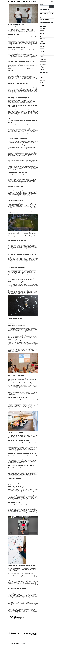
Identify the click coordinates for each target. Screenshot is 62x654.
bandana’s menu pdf (13, 619)
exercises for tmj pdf (14, 616)
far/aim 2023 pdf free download (16, 618)
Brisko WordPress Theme (41, 652)
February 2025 (42, 56)
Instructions (42, 80)
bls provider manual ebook (45, 11)
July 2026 (42, 30)
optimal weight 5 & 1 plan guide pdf (46, 13)
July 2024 (42, 67)
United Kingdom (43, 85)
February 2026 (42, 36)
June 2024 (42, 69)
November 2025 (43, 41)
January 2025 (42, 57)
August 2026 (42, 28)
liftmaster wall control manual (45, 17)
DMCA (52, 1)
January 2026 (42, 38)
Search (41, 4)
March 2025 (42, 54)
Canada (41, 77)
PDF (12, 624)
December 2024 (43, 59)
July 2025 (42, 48)
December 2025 (43, 39)
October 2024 (42, 62)
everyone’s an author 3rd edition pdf (17, 617)
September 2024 (43, 64)
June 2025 (42, 49)
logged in (16, 643)
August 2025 (42, 46)
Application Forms (43, 74)
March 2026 (42, 35)
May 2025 (42, 51)
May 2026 (42, 31)
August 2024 (42, 66)
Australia (41, 75)
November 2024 (43, 61)
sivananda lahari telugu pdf (45, 19)
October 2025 (42, 43)
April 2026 (42, 33)
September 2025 (43, 44)
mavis (18, 26)
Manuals (41, 82)
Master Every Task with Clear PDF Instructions (22, 1)
